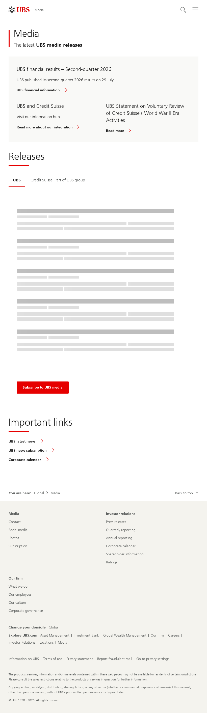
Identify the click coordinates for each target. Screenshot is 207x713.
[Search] (183, 10)
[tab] (17, 180)
